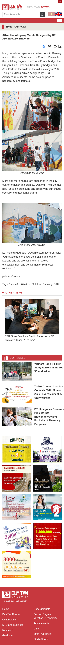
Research (7, 630)
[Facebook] (43, 47)
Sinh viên (14, 284)
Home (5, 609)
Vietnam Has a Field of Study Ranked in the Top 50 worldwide (48, 368)
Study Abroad (41, 639)
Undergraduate (42, 609)
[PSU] (47, 449)
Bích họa (36, 284)
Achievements (41, 623)
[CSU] (16, 449)
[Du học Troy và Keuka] (16, 507)
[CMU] (16, 478)
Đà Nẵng (48, 284)
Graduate (7, 635)
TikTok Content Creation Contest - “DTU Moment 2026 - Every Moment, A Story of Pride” (48, 392)
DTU (56, 284)
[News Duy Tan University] (26, 7)
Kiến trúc (25, 284)
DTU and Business (12, 625)
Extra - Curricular (43, 634)
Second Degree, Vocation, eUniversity (45, 616)
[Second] (47, 507)
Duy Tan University (19, 601)
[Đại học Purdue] (47, 478)
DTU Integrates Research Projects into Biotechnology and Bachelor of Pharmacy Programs (49, 416)
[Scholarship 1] (47, 536)
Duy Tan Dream (11, 614)
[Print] (55, 47)
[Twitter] (49, 47)
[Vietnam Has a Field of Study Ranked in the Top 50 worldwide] (17, 371)
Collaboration (9, 619)
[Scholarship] (16, 564)
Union (37, 628)
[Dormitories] (16, 536)
